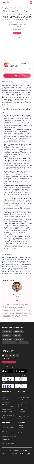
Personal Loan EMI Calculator (9, 436)
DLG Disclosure (5, 404)
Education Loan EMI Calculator (6, 430)
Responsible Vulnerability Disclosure (8, 416)
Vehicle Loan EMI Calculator (8, 434)
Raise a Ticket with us (9, 362)
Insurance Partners (6, 409)
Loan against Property (23, 397)
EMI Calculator (5, 425)
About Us (4, 395)
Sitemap (20, 432)
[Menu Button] (31, 2)
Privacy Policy (5, 397)
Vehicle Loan (6, 335)
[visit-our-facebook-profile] (6, 355)
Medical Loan (18, 339)
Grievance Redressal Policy (8, 407)
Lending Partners (6, 399)
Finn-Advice (21, 425)
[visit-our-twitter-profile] (10, 355)
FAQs (19, 430)
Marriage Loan (18, 331)
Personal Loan (7, 331)
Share (16, 37)
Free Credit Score (22, 402)
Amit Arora (18, 29)
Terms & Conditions (6, 402)
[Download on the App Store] (7, 371)
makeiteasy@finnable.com (8, 443)
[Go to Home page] (2, 7)
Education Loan (23, 343)
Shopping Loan (7, 339)
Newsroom (20, 427)
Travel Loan (17, 335)
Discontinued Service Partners (7, 412)
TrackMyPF (20, 399)
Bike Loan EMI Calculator (8, 427)
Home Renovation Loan (9, 343)
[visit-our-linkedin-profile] (17, 355)
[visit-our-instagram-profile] (13, 355)
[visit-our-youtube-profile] (3, 355)
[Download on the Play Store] (21, 371)
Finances (17, 33)
